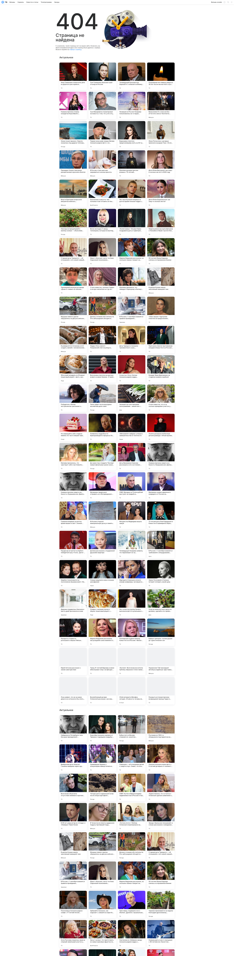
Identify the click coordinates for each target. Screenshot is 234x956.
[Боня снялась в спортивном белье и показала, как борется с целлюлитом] (73, 749)
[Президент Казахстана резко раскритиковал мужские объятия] (73, 164)
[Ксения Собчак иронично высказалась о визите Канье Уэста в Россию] (161, 749)
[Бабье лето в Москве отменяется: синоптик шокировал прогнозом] (131, 846)
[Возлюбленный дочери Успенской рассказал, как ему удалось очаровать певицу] (102, 691)
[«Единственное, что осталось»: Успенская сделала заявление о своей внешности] (161, 904)
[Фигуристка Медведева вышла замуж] (131, 515)
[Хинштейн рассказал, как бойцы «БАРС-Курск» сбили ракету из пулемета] (161, 778)
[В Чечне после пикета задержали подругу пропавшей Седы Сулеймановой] (102, 933)
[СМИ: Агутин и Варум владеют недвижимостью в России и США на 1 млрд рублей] (131, 904)
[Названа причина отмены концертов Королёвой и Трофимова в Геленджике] (73, 105)
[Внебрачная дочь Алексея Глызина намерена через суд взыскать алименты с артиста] (73, 875)
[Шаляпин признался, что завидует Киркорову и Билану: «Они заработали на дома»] (131, 281)
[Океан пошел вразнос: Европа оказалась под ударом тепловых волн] (73, 135)
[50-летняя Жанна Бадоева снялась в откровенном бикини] (161, 252)
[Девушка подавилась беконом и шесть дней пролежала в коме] (73, 603)
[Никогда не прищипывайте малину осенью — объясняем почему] (73, 222)
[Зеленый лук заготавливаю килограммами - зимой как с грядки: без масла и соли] (131, 398)
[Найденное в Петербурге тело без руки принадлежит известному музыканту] (73, 846)
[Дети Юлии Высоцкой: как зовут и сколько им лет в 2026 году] (161, 164)
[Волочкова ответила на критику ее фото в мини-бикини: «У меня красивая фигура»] (102, 369)
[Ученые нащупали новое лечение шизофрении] (102, 574)
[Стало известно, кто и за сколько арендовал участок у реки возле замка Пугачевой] (161, 398)
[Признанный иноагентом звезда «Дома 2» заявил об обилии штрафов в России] (73, 281)
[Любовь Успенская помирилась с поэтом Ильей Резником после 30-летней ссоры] (73, 808)
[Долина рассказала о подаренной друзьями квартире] (102, 544)
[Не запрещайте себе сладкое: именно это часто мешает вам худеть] (73, 427)
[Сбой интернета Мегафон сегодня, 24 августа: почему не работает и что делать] (131, 691)
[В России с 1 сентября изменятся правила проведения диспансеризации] (131, 310)
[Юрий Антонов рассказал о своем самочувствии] (73, 661)
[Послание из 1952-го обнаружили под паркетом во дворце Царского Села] (161, 846)
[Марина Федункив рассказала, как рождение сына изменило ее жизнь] (102, 632)
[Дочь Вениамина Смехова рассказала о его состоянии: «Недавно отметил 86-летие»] (131, 456)
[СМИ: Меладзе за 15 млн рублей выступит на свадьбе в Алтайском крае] (131, 486)
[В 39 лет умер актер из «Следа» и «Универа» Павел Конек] (73, 933)
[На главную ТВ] (5, 2)
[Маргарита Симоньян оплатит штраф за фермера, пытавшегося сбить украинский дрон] (131, 574)
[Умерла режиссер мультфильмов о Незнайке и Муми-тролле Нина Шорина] (161, 222)
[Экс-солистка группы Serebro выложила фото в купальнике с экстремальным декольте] (131, 603)
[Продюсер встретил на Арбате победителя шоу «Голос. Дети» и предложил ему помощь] (73, 544)
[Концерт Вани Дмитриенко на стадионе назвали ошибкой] (161, 369)
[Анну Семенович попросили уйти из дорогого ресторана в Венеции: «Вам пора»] (73, 76)
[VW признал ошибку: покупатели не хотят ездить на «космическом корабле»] (131, 749)
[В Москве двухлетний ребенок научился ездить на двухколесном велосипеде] (131, 778)
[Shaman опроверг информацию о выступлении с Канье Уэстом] (131, 808)
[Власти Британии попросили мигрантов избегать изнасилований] (73, 193)
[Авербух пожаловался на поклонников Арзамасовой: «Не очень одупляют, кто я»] (73, 574)
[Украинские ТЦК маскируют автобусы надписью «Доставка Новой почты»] (161, 661)
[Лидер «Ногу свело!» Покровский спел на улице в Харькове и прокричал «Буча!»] (102, 339)
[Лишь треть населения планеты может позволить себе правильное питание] (102, 808)
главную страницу (75, 49)
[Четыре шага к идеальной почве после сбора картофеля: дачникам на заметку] (102, 904)
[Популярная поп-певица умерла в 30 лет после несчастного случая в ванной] (161, 76)
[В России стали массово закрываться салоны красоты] (102, 164)
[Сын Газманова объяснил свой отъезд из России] (102, 76)
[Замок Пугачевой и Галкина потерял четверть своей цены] (161, 574)
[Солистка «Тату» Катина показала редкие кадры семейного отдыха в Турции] (131, 369)
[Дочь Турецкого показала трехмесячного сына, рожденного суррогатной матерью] (131, 339)
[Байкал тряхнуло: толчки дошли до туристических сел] (161, 632)
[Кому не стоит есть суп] (102, 749)
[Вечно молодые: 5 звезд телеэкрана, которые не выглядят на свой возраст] (102, 222)
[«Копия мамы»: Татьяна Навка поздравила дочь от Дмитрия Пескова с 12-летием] (131, 222)
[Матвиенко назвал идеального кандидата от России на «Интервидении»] (161, 486)
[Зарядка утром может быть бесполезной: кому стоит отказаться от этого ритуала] (102, 720)
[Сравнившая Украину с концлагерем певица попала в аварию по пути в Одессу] (102, 875)
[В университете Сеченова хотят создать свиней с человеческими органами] (73, 339)
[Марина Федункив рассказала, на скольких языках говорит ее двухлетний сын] (131, 252)
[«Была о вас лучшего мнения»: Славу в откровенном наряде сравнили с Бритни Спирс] (131, 720)
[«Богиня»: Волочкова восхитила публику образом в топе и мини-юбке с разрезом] (131, 661)
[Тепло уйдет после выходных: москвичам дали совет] (102, 398)
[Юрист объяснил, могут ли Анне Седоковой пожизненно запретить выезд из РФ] (102, 252)
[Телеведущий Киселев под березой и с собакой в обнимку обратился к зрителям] (131, 76)
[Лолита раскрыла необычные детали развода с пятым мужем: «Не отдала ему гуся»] (161, 427)
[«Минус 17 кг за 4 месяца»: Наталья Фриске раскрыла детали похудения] (161, 808)
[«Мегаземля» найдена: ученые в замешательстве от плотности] (131, 427)
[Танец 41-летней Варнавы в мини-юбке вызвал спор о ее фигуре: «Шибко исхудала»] (102, 661)
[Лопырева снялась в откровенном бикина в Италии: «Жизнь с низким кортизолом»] (73, 720)
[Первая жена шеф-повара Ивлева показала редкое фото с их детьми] (102, 135)
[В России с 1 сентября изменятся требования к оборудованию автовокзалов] (161, 544)
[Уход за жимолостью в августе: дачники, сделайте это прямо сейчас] (161, 603)
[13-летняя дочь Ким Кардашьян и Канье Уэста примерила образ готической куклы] (161, 515)
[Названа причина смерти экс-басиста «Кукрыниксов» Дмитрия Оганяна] (161, 456)
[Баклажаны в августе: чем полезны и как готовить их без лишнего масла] (102, 193)
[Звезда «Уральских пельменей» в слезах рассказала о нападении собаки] (161, 933)
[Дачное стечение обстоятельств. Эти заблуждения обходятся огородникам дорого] (102, 310)
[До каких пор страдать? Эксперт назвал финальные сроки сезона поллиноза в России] (102, 456)
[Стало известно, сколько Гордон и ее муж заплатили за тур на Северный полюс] (102, 281)
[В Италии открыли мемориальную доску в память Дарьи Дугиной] (102, 515)
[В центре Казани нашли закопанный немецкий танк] (161, 281)
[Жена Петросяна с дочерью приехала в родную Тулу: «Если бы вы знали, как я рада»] (161, 135)
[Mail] (2, 2)
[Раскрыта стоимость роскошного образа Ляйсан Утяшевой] (73, 632)
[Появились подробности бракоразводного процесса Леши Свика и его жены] (102, 427)
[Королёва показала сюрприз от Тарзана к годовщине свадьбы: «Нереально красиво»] (102, 846)
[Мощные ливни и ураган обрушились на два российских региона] (73, 310)
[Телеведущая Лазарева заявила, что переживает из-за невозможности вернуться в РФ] (131, 544)
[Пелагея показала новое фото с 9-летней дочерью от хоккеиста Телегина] (161, 875)
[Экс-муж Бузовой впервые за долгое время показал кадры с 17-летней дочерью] (131, 193)
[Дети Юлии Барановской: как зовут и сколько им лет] (161, 193)
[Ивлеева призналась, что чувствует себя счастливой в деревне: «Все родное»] (73, 456)
